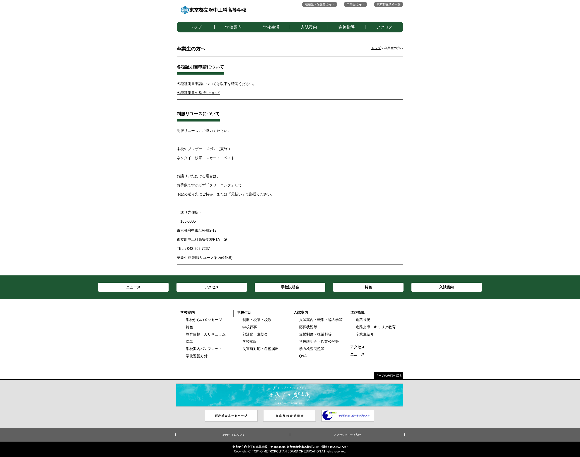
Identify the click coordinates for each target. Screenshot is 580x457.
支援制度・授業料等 (315, 334)
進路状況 (363, 320)
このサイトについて (232, 434)
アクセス (384, 27)
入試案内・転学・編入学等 (321, 320)
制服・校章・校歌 (256, 320)
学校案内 (233, 27)
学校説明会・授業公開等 (319, 341)
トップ (195, 27)
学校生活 (271, 27)
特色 (189, 327)
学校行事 (249, 327)
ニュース (357, 354)
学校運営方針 (197, 356)
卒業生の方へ (355, 4)
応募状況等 (308, 327)
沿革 (189, 341)
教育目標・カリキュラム (206, 334)
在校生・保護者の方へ (319, 4)
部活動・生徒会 (255, 334)
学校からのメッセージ (204, 320)
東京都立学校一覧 (388, 4)
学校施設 (249, 341)
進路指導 (346, 27)
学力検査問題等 (311, 349)
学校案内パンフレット (204, 349)
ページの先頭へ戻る (388, 375)
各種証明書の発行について (198, 93)
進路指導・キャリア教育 (376, 327)
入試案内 (309, 27)
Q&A (303, 356)
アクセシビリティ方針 (347, 434)
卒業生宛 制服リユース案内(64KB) (204, 258)
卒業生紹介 (365, 334)
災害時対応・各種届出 (260, 349)
